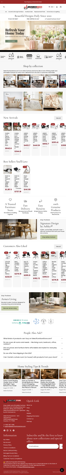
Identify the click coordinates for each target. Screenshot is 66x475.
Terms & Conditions (9, 448)
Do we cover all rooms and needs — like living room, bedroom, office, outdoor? (29, 343)
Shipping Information (33, 416)
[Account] (57, 7)
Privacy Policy (7, 445)
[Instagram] (7, 430)
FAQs (28, 408)
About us (29, 405)
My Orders (6, 439)
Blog (28, 410)
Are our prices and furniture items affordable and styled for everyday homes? (30, 348)
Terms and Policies (58, 472)
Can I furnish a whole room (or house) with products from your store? (30, 357)
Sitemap (29, 421)
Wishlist (29, 413)
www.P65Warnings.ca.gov (26, 467)
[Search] (4, 7)
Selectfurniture (16, 471)
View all (58, 118)
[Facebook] (4, 430)
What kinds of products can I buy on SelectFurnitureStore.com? (27, 338)
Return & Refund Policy (10, 450)
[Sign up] (61, 446)
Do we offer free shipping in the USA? (17, 353)
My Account (7, 442)
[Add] (9, 128)
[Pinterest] (14, 430)
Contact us (30, 419)
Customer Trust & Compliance (12, 458)
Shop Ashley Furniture (48, 237)
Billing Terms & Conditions (11, 456)
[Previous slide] (2, 2)
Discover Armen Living (9, 308)
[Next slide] (64, 2)
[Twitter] (10, 430)
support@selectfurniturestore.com (15, 426)
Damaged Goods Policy (10, 453)
